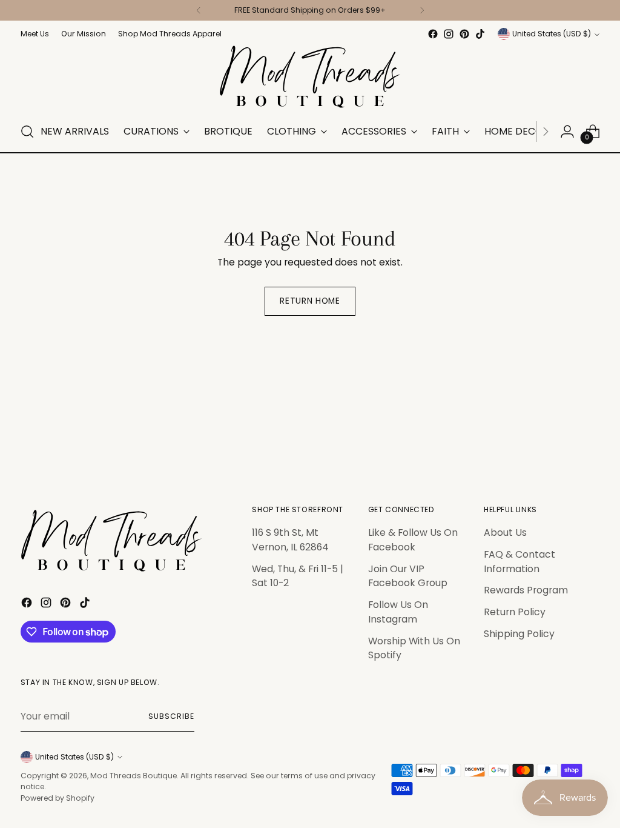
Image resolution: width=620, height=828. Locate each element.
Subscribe (171, 716)
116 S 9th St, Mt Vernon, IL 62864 (290, 540)
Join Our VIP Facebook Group (407, 576)
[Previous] (198, 10)
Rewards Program (526, 590)
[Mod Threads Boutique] (310, 76)
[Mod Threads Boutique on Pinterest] (464, 33)
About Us (505, 532)
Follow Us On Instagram (398, 612)
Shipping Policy (519, 634)
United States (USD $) (551, 33)
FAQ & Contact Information (519, 561)
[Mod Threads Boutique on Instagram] (448, 33)
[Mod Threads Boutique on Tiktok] (480, 33)
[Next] (422, 10)
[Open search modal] (27, 131)
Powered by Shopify (57, 798)
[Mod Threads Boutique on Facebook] (432, 33)
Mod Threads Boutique (133, 775)
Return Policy (515, 612)
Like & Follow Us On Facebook (413, 540)
